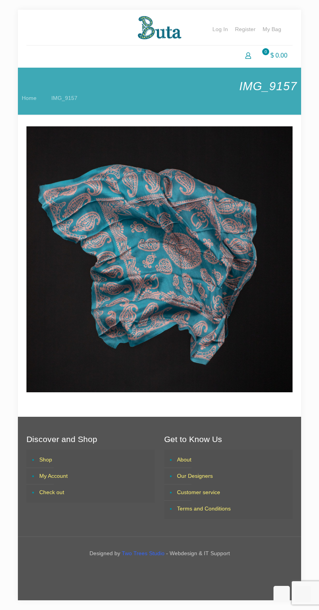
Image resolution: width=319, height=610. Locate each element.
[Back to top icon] (281, 594)
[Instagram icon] (166, 569)
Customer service (198, 492)
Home (29, 98)
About (184, 459)
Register (245, 29)
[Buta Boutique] (159, 27)
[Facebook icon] (152, 569)
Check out (51, 492)
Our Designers (195, 476)
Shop (45, 459)
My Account (53, 476)
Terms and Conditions (204, 508)
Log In (220, 29)
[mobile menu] (33, 56)
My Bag (272, 29)
